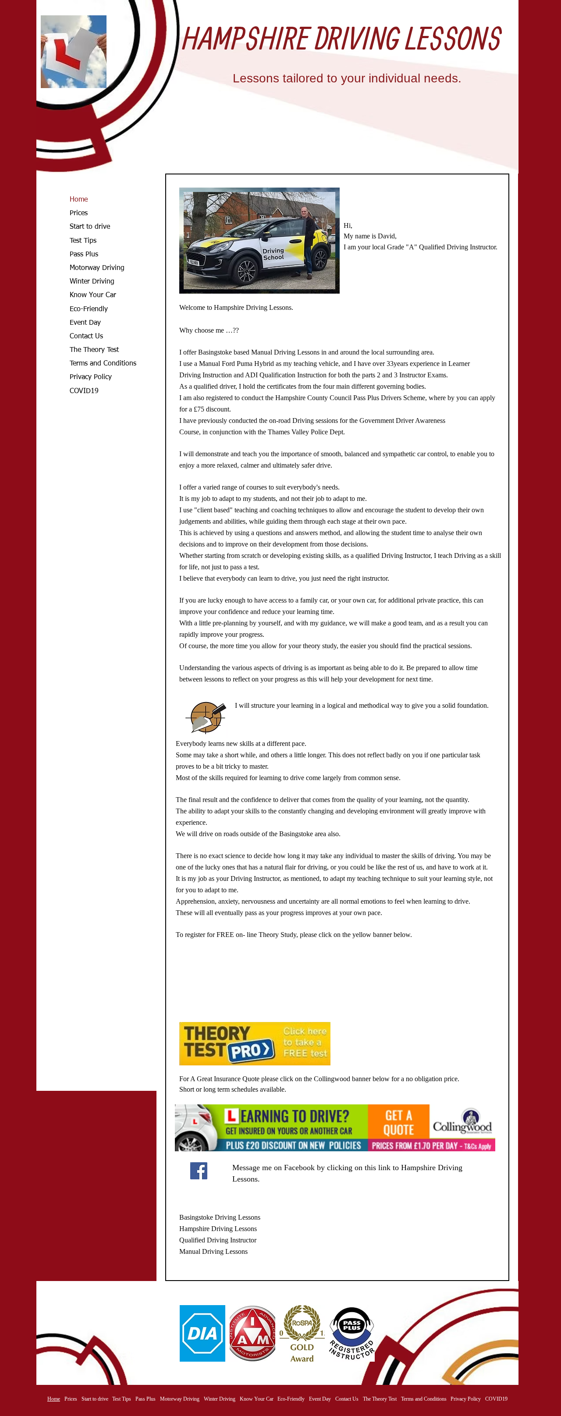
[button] (202, 1333)
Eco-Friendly (89, 309)
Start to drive (90, 227)
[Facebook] (198, 1170)
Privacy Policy (91, 377)
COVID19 (84, 391)
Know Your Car (93, 295)
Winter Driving (92, 281)
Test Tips (83, 241)
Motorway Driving (97, 268)
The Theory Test (94, 350)
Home (79, 199)
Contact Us (86, 336)
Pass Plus (84, 254)
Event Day (85, 322)
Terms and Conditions (103, 363)
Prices (79, 213)
